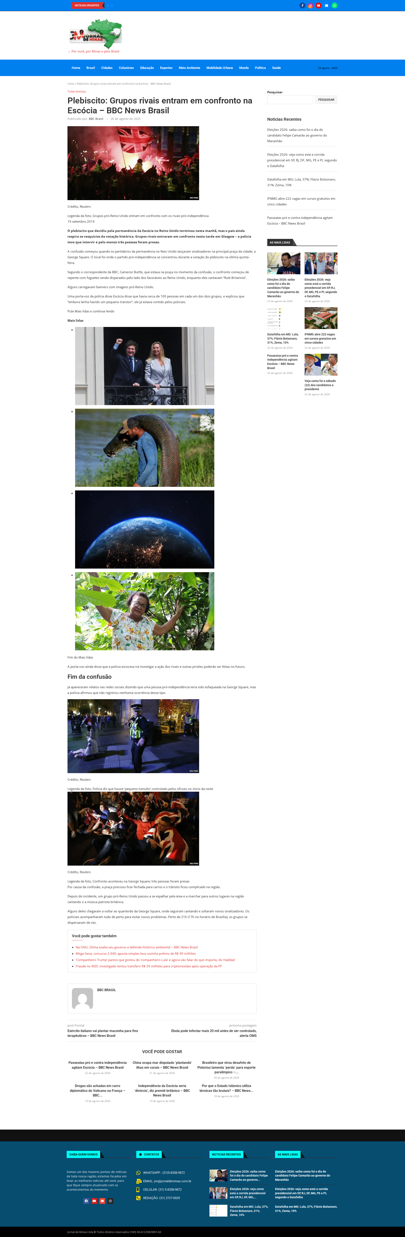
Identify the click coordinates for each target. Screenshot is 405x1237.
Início (71, 84)
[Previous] (107, 5)
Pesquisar (275, 92)
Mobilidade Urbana (220, 68)
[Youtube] (318, 5)
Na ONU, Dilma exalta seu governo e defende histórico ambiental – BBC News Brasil (137, 947)
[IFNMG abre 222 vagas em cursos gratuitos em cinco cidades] (321, 318)
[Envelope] (102, 1201)
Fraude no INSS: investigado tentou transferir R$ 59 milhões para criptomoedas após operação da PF (149, 966)
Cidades (107, 68)
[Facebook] (302, 5)
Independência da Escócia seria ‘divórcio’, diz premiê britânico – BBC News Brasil (162, 1090)
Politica (260, 68)
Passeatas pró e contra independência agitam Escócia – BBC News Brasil (282, 362)
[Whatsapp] (335, 5)
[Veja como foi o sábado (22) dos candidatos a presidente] (321, 365)
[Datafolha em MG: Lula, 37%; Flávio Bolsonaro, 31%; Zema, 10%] (283, 318)
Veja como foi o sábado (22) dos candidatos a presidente (320, 385)
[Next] (112, 5)
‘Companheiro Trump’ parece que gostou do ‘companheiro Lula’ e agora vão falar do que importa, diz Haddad (155, 960)
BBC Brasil (96, 119)
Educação (147, 68)
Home (76, 68)
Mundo (244, 68)
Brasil (90, 68)
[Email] (326, 5)
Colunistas (126, 68)
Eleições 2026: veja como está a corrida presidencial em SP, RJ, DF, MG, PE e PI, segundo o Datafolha (302, 160)
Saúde (276, 68)
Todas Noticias (77, 91)
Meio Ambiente (189, 68)
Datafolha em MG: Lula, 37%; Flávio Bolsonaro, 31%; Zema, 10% (283, 338)
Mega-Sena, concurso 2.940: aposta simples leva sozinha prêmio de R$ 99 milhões (136, 953)
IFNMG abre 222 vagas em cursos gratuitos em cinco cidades (320, 338)
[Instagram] (310, 5)
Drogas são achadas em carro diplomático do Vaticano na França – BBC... (97, 1090)
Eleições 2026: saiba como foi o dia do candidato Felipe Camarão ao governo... (249, 1175)
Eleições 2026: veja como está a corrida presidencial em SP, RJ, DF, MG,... (248, 1193)
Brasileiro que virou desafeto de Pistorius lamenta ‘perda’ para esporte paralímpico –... (226, 1067)
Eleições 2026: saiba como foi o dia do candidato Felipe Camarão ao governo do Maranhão (297, 135)
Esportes (166, 68)
